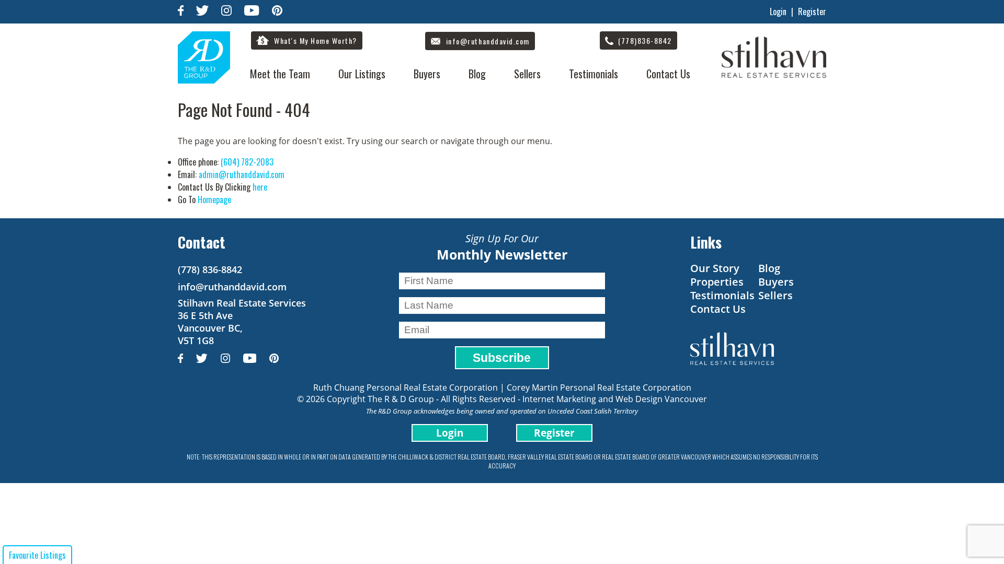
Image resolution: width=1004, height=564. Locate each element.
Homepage (214, 199)
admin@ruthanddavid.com (241, 174)
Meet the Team (280, 73)
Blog (477, 73)
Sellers (527, 73)
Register (812, 11)
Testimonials (593, 73)
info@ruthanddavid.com (232, 286)
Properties (717, 282)
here (260, 187)
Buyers (427, 73)
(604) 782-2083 (247, 162)
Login (778, 11)
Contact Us (668, 73)
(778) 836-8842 (210, 269)
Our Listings (361, 73)
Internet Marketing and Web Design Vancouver (614, 399)
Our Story (714, 268)
